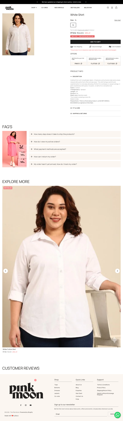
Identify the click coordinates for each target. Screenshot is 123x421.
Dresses (57, 390)
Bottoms (57, 387)
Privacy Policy (101, 387)
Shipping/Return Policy (104, 390)
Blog (77, 387)
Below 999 (88, 7)
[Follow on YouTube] (31, 405)
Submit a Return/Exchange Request (105, 394)
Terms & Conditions (103, 384)
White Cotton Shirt (9, 349)
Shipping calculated (82, 30)
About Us (79, 384)
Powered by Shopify (26, 412)
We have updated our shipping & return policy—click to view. (61, 2)
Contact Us (79, 396)
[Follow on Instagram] (26, 405)
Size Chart (79, 393)
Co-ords (44, 7)
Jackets (56, 393)
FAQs (77, 399)
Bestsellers (75, 7)
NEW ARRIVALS (59, 7)
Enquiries (79, 390)
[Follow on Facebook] (21, 405)
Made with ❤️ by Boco (12, 416)
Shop (33, 7)
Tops (56, 384)
